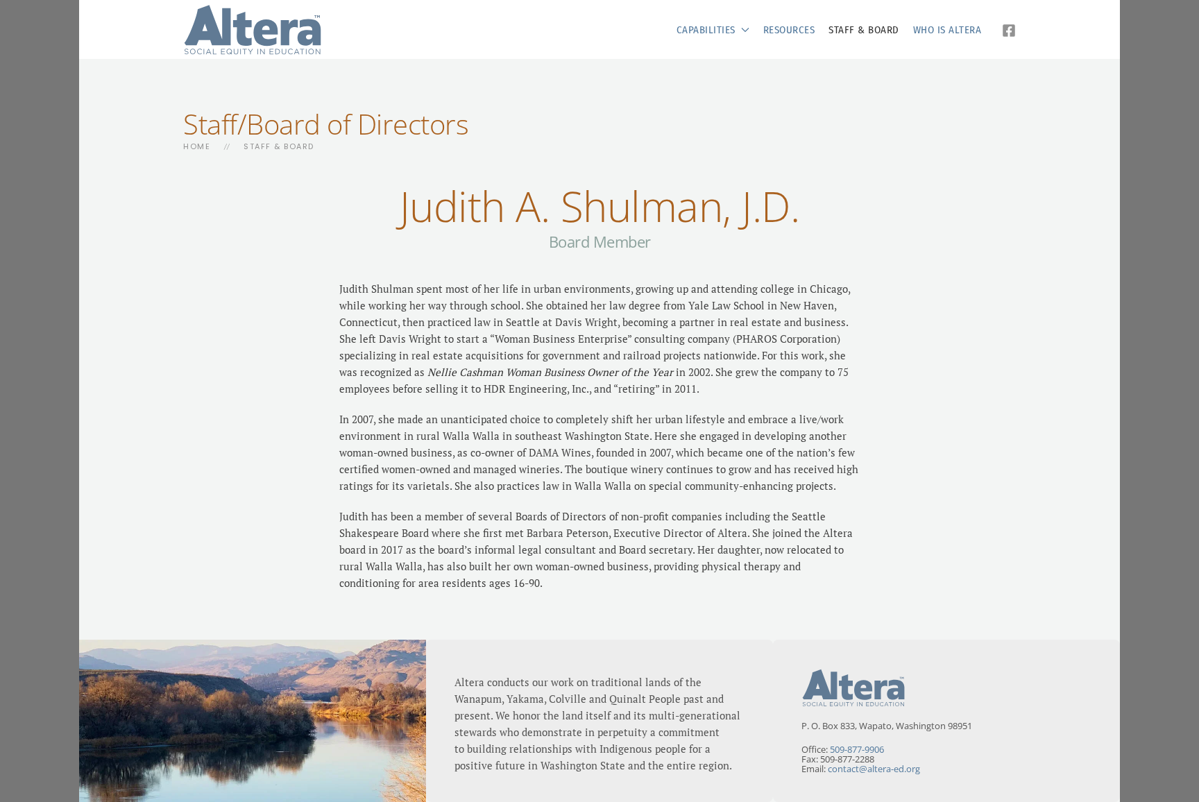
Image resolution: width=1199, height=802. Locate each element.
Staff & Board (863, 30)
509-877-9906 (857, 749)
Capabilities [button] (706, 30)
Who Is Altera (947, 30)
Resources (789, 30)
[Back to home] (252, 29)
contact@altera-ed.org (874, 768)
